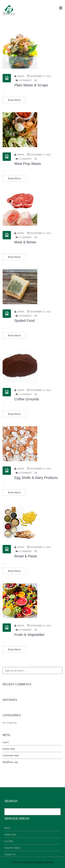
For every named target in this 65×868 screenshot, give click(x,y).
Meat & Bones (25, 242)
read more (14, 100)
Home (7, 828)
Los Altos (9, 841)
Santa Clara (10, 834)
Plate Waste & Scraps (31, 85)
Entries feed (9, 749)
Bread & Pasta (25, 556)
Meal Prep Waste (27, 164)
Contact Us (10, 854)
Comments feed (11, 755)
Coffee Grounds (26, 399)
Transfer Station (12, 847)
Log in (6, 742)
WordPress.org (10, 762)
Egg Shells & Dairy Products (36, 478)
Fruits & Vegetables (29, 635)
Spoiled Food (24, 321)
